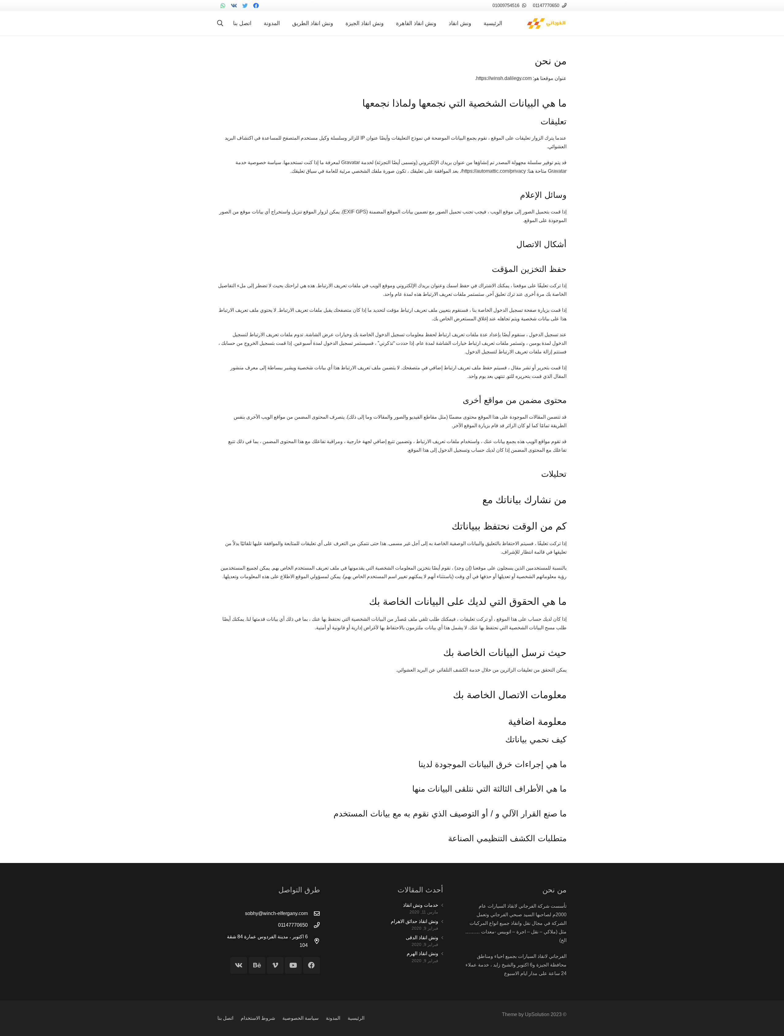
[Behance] (257, 965)
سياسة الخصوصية (300, 1018)
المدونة (333, 1018)
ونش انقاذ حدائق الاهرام (414, 921)
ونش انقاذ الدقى (422, 937)
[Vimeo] (275, 965)
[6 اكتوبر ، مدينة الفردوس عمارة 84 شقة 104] (314, 941)
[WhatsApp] (222, 5)
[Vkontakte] (233, 5)
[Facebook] (256, 5)
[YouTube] (293, 965)
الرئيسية (356, 1018)
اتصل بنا (225, 1018)
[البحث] (220, 23)
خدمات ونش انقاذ (420, 905)
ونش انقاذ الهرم (422, 953)
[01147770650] (314, 925)
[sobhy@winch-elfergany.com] (314, 913)
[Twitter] (245, 5)
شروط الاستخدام (258, 1018)
